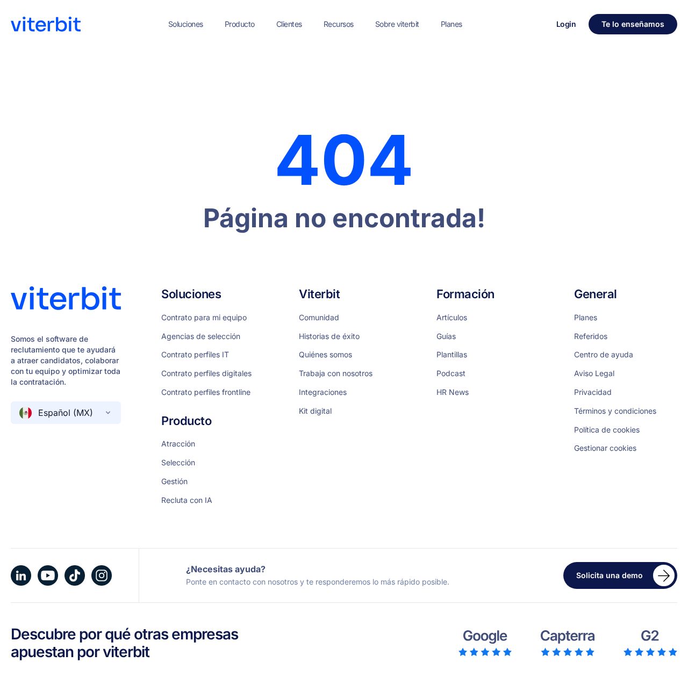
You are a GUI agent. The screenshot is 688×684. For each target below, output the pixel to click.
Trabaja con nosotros (335, 373)
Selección (178, 462)
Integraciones (323, 392)
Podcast (450, 373)
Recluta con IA (186, 500)
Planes (451, 23)
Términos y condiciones (615, 411)
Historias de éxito (329, 336)
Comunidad (319, 317)
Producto (240, 23)
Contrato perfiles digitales (206, 373)
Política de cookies (607, 430)
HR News (452, 392)
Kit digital (315, 411)
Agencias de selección (200, 336)
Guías (446, 336)
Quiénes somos (325, 354)
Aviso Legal (594, 373)
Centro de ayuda (603, 354)
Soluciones (185, 23)
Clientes (289, 23)
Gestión (174, 481)
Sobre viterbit (397, 23)
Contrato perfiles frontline (205, 392)
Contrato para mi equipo (204, 317)
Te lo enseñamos (632, 23)
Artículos (451, 317)
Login (566, 23)
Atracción (178, 444)
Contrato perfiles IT (195, 354)
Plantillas (451, 354)
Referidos (590, 336)
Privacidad (593, 392)
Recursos (339, 23)
